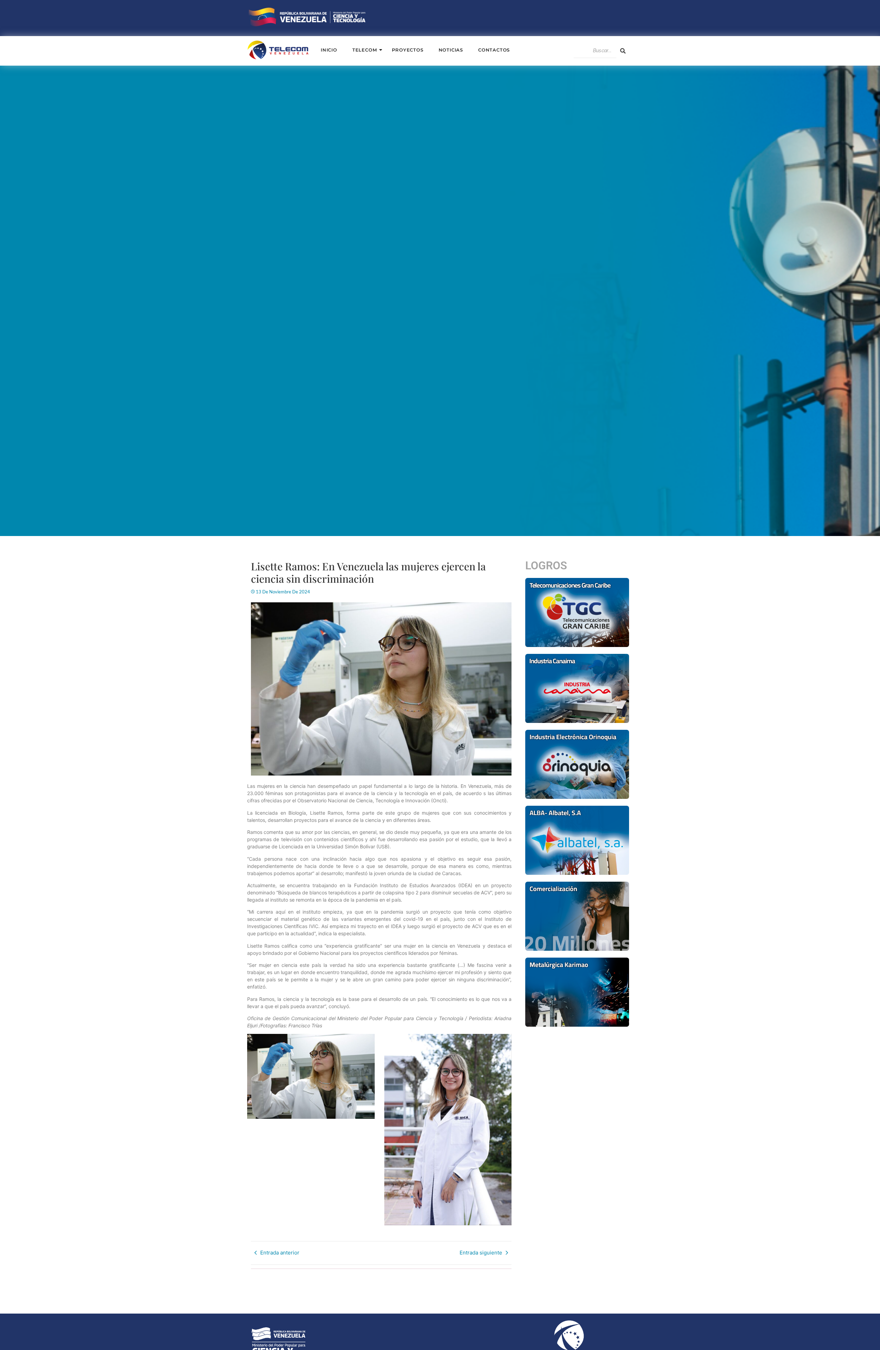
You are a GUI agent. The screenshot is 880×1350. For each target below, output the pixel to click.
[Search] (622, 51)
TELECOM (364, 50)
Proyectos (407, 50)
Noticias (451, 50)
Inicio (329, 50)
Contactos (494, 50)
